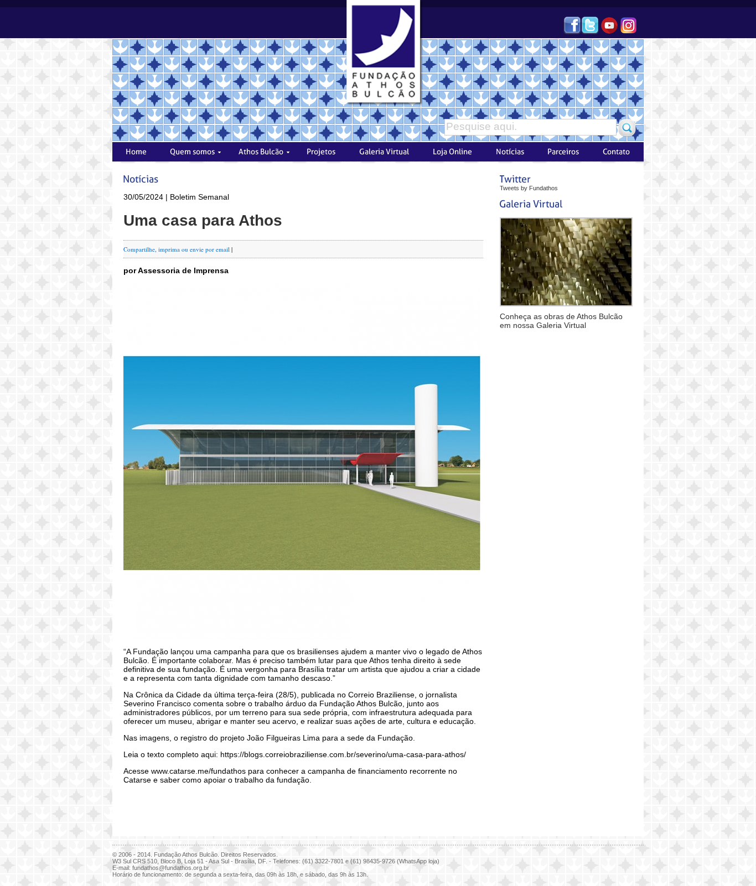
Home (134, 151)
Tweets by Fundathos (529, 188)
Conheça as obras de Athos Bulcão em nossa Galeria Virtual (561, 321)
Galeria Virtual (384, 151)
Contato (618, 151)
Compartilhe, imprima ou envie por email (176, 249)
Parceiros (564, 151)
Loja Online (451, 151)
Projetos (322, 151)
